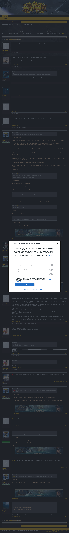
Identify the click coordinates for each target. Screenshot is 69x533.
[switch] (51, 265)
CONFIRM (24, 284)
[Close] (58, 243)
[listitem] (34, 262)
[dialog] (34, 266)
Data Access (34, 289)
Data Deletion (27, 289)
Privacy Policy (42, 289)
